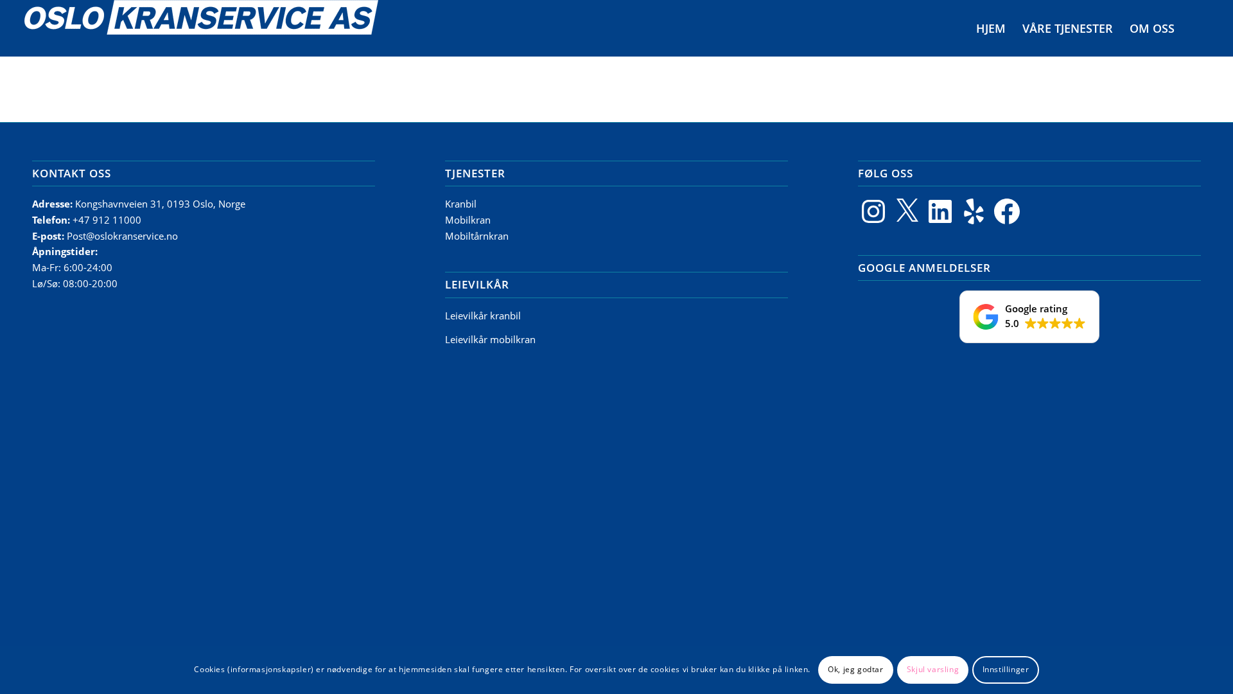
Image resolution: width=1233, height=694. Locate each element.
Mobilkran (468, 219)
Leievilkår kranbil (483, 315)
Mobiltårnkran (477, 235)
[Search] (1196, 28)
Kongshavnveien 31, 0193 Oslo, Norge (161, 203)
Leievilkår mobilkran (490, 339)
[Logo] (201, 28)
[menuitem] (991, 28)
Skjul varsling (933, 669)
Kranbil (461, 203)
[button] (1029, 316)
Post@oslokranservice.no (122, 235)
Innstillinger (1006, 669)
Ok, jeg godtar (855, 669)
